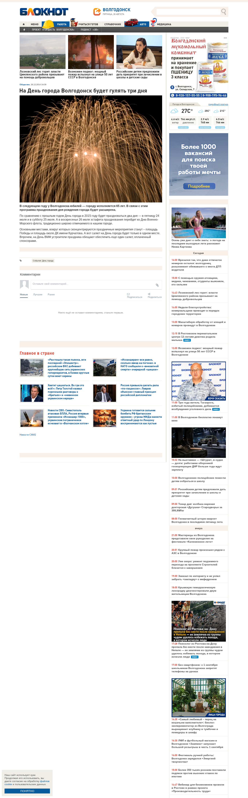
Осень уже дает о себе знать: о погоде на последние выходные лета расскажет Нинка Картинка (198, 243)
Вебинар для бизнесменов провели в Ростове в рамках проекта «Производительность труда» (198, 788)
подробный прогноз (218, 104)
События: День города (43, 261)
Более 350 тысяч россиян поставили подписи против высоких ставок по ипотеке (199, 773)
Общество (25, 84)
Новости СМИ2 (28, 434)
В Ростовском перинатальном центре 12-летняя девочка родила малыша (194, 336)
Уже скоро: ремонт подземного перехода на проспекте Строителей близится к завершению (195, 564)
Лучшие (37, 294)
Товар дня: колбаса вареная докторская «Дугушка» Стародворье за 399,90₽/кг (197, 507)
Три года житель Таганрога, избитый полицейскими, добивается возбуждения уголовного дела (195, 406)
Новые (24, 294)
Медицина (164, 24)
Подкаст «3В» (89, 29)
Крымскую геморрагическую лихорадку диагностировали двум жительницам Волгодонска (194, 590)
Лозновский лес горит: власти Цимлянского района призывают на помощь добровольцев (195, 296)
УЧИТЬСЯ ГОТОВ (88, 24)
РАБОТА (61, 24)
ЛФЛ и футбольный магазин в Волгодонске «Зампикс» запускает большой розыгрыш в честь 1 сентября (197, 743)
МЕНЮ (34, 24)
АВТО (143, 24)
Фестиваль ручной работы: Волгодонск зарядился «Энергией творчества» (194, 758)
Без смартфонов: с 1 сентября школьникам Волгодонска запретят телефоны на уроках (194, 668)
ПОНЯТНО (27, 791)
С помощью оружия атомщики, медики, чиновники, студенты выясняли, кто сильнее (198, 281)
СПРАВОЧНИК (112, 24)
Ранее (51, 294)
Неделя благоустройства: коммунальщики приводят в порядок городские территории (195, 310)
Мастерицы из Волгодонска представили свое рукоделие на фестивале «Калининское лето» (193, 538)
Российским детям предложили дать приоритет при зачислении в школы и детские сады (199, 492)
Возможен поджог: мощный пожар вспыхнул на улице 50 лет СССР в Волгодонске (197, 351)
